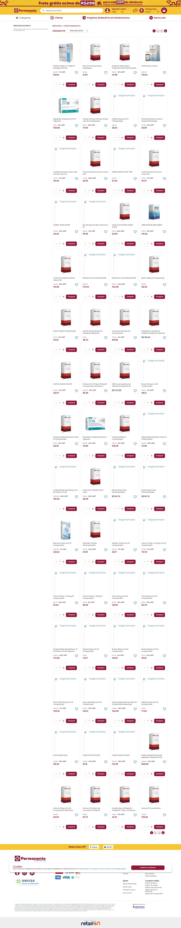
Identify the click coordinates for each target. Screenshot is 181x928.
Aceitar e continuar (148, 867)
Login (118, 12)
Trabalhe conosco (129, 890)
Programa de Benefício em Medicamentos (108, 18)
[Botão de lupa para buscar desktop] (43, 10)
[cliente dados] (107, 10)
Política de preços (151, 883)
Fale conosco (127, 893)
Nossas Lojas (127, 887)
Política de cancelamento (154, 893)
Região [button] (148, 12)
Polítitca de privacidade (153, 887)
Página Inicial (57, 26)
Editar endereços (151, 876)
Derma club (160, 18)
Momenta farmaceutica (72, 26)
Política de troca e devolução (151, 890)
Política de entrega (151, 885)
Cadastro (127, 12)
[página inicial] (25, 10)
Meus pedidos (149, 873)
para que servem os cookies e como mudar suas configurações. (100, 869)
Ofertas (59, 18)
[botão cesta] (164, 10)
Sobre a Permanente (129, 884)
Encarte (125, 873)
